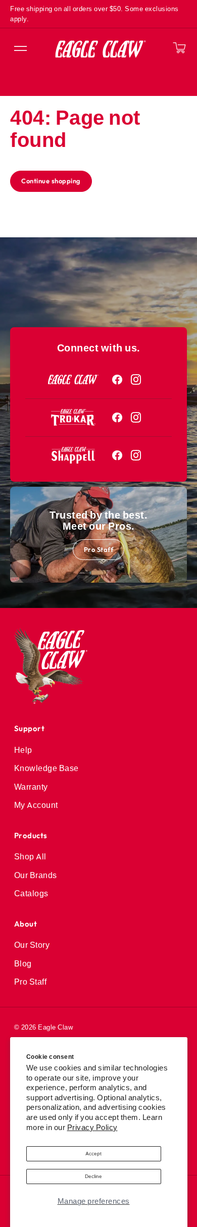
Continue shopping (51, 181)
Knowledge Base (46, 768)
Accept (93, 1153)
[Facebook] (117, 379)
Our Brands (35, 875)
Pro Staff (99, 549)
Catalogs (31, 893)
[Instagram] (136, 379)
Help (23, 750)
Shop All (30, 856)
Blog (23, 963)
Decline (93, 1176)
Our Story (32, 945)
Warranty (31, 787)
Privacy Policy (92, 1127)
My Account (36, 805)
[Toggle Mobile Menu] (19, 49)
